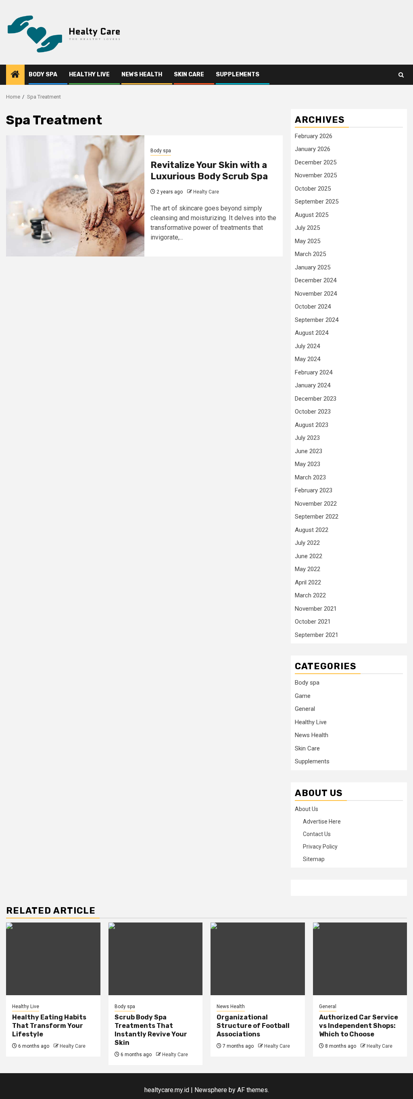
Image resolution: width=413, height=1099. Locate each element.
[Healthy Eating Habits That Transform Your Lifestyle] (53, 958)
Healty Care (206, 192)
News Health (141, 74)
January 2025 (312, 267)
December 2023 (315, 398)
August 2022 (311, 530)
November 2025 (316, 175)
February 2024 (313, 372)
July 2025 (307, 227)
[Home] (15, 75)
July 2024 (307, 346)
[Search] (401, 75)
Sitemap (314, 859)
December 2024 (315, 280)
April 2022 (308, 582)
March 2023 (310, 477)
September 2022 (316, 516)
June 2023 (308, 451)
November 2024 (316, 293)
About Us (306, 809)
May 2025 (307, 241)
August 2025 (311, 215)
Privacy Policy (320, 846)
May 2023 (307, 464)
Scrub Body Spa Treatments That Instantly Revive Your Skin (151, 1029)
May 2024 (307, 359)
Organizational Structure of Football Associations (253, 1025)
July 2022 (307, 542)
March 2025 (310, 254)
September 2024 (316, 320)
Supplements (237, 74)
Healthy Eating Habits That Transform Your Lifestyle (49, 1025)
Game (303, 696)
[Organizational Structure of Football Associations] (258, 958)
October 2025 (313, 188)
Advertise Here (322, 821)
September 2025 (316, 201)
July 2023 (307, 437)
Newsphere (210, 1090)
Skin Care (189, 74)
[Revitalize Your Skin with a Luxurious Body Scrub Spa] (75, 195)
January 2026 (312, 149)
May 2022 (307, 569)
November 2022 (316, 503)
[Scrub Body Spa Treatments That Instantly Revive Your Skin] (155, 958)
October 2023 (313, 411)
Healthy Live (89, 74)
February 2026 (313, 136)
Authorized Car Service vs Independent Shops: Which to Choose (358, 1025)
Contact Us (317, 834)
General (305, 708)
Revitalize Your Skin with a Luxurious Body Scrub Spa (209, 171)
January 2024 (312, 385)
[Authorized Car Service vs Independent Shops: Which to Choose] (360, 958)
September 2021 (316, 635)
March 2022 (310, 595)
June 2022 (308, 556)
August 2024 (311, 332)
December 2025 (315, 162)
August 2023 (311, 425)
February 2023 (313, 490)
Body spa (43, 74)
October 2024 (313, 306)
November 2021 (316, 608)
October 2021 (313, 621)
